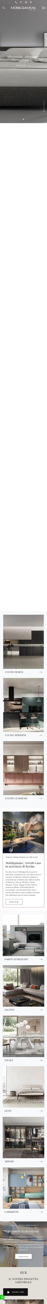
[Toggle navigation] (43, 8)
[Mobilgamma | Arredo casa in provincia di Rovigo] (23, 832)
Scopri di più (14, 902)
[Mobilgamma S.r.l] (23, 7)
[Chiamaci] (16, 2)
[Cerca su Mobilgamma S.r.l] (3, 8)
